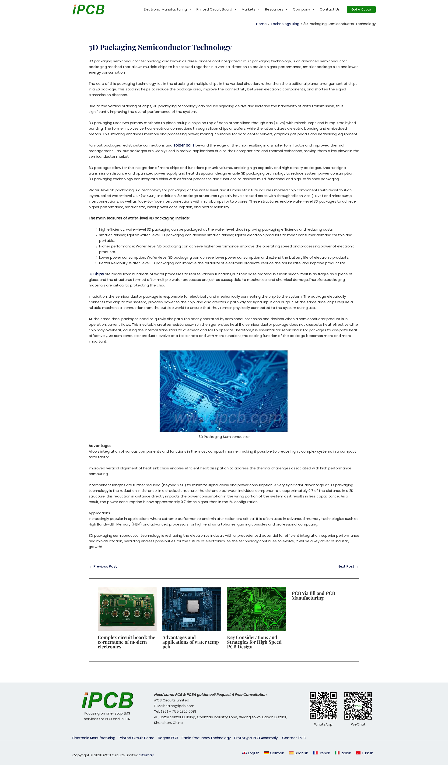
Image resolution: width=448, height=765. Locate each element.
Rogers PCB (168, 737)
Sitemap (146, 755)
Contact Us (330, 9)
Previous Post (103, 566)
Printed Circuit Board (214, 9)
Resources (274, 9)
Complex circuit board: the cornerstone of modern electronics (126, 642)
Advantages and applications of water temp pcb (190, 642)
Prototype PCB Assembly (256, 737)
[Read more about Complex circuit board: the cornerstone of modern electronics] (127, 609)
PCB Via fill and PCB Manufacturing (313, 595)
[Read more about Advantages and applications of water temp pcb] (191, 609)
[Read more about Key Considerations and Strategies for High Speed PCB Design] (256, 609)
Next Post (348, 566)
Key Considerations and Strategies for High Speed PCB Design (254, 642)
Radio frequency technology (206, 737)
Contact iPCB (294, 737)
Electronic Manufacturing (165, 9)
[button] (361, 9)
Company (301, 9)
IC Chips (96, 274)
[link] (274, 753)
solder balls (184, 145)
